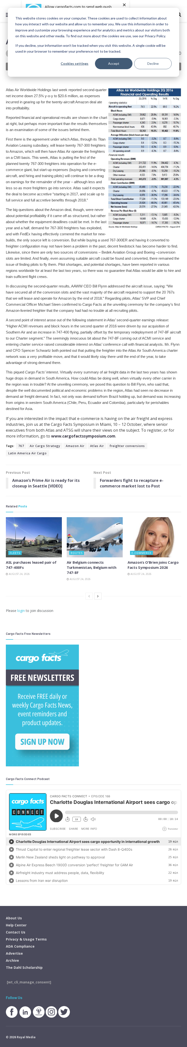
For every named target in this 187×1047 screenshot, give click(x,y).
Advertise (14, 953)
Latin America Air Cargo (27, 453)
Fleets (15, 553)
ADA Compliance (20, 946)
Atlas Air (97, 446)
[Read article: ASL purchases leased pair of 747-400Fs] (34, 537)
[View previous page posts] (89, 596)
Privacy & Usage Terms (26, 939)
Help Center (16, 925)
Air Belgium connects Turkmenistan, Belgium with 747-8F (91, 567)
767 (21, 446)
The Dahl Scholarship (24, 967)
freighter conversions (127, 446)
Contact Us (15, 932)
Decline (153, 63)
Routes (77, 553)
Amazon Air (75, 446)
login (21, 610)
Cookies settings (74, 63)
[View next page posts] (98, 596)
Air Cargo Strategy (45, 446)
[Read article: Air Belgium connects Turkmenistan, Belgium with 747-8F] (95, 537)
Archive (12, 960)
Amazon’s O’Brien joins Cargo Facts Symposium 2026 (153, 565)
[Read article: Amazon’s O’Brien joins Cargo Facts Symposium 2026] (156, 537)
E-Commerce (141, 553)
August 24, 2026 (19, 574)
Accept (113, 63)
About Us (14, 918)
